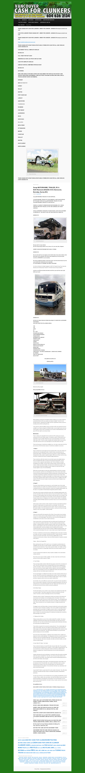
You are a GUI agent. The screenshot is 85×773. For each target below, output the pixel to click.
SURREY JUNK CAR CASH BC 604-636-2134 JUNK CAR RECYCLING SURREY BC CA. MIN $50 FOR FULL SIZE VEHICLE (45, 709)
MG (61, 745)
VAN (25, 752)
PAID (27, 747)
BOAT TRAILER (43, 690)
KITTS (54, 760)
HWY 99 (51, 760)
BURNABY (55, 759)
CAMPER (55, 690)
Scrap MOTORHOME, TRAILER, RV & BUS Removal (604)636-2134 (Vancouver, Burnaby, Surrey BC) (47, 189)
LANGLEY (58, 758)
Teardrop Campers (60, 695)
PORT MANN (34, 758)
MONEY (20, 748)
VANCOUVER (29, 752)
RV (37, 695)
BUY (49, 740)
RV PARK (39, 695)
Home (19, 19)
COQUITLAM (54, 758)
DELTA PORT (46, 763)
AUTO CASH (21, 740)
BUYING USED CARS (24, 743)
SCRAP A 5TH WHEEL (50, 695)
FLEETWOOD (49, 758)
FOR (43, 745)
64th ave (37, 760)
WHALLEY (40, 757)
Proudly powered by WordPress (45, 768)
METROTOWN (60, 759)
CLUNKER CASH (24, 745)
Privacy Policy (28, 24)
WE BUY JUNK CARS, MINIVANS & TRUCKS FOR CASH (46, 705)
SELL (33, 750)
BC (60, 763)
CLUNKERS (33, 745)
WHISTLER (64, 759)
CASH (35, 742)
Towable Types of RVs (44, 696)
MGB (64, 745)
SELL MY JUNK (40, 750)
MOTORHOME (57, 693)
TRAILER (54, 696)
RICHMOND (36, 763)
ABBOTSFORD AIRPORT (55, 763)
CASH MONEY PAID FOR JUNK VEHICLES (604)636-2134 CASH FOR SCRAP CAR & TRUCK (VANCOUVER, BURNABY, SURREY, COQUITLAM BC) (47, 731)
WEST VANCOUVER (35, 757)
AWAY (27, 740)
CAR (31, 742)
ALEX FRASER (37, 759)
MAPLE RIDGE (35, 761)
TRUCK (63, 750)
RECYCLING (39, 747)
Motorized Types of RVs (41, 694)
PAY (29, 747)
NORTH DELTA (32, 759)
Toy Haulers (50, 696)
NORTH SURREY (24, 758)
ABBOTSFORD (39, 758)
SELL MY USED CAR (50, 750)
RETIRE (59, 747)
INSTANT (50, 745)
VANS (34, 752)
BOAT (39, 690)
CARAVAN (62, 690)
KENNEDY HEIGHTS (51, 757)
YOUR (49, 752)
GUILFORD (29, 757)
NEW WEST (46, 759)
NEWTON (25, 757)
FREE (46, 745)
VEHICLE (38, 752)
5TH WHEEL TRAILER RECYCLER (51, 689)
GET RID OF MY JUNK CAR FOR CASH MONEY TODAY (45, 727)
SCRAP (29, 750)
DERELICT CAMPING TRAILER (55, 692)
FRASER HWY (22, 761)
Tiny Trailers (39, 696)
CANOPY (58, 690)
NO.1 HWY (34, 760)
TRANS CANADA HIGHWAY (44, 760)
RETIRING (21, 750)
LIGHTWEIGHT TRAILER (51, 693)
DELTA (32, 761)
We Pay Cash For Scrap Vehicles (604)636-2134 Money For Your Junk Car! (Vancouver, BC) (46, 724)
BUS (53, 690)
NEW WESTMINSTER (58, 757)
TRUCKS (20, 753)
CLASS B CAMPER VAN (62, 691)
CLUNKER (55, 743)
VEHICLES (42, 752)
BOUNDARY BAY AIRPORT (57, 761)
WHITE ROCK (21, 759)
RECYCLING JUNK (48, 748)
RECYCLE (33, 747)
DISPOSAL (39, 745)
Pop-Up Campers (48, 694)
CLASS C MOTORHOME (45, 692)
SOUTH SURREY (26, 759)
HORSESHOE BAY (49, 761)
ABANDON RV (35, 690)
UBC (49, 763)
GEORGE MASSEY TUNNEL (23, 760)
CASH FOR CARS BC (44, 743)
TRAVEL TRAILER (59, 696)
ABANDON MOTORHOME (61, 689)
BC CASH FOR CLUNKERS (38, 740)
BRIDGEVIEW (45, 757)
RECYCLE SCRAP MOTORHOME (56, 694)
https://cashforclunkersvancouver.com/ (26, 42)
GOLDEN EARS (62, 760)
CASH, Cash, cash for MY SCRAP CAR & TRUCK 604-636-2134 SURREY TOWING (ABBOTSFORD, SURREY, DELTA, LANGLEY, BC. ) (47, 701)
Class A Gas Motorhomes (45, 691)
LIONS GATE (45, 758)
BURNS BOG (30, 758)
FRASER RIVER (31, 763)
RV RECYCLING (44, 695)
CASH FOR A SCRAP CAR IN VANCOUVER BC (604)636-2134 (47, 712)
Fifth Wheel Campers (43, 693)
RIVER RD (42, 759)
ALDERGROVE (27, 761)
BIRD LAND (51, 759)
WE (46, 752)
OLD (24, 748)
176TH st (30, 760)
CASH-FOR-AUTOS (39, 689)
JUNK (54, 745)
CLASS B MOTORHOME (37, 692)
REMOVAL (55, 747)
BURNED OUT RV (49, 690)
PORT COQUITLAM (64, 758)
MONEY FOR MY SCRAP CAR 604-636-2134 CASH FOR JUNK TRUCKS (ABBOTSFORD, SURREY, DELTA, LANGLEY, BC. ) (47, 721)
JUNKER (58, 745)
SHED (56, 695)
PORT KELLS (41, 763)
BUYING (54, 740)
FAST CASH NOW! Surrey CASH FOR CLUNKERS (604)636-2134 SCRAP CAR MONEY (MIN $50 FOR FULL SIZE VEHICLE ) (47, 716)
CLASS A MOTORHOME (53, 691)
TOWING (58, 750)
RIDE (25, 750)
